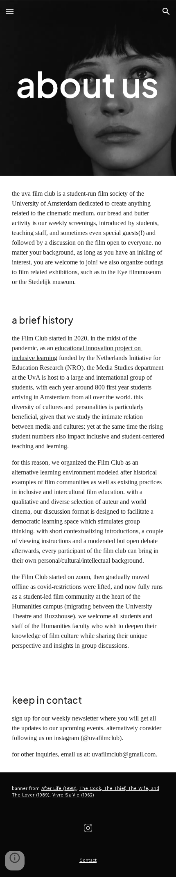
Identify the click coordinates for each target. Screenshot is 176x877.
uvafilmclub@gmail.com (124, 754)
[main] (88, 238)
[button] (10, 11)
